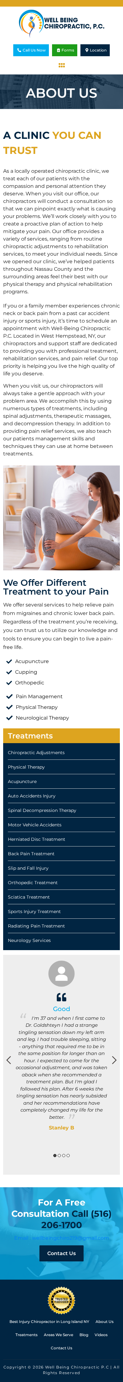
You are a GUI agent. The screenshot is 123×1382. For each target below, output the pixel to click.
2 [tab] (59, 1155)
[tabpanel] (61, 1055)
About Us (105, 1321)
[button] (61, 65)
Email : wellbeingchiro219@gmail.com (61, 1238)
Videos (101, 1334)
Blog (83, 1334)
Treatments (26, 1334)
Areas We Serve (58, 1334)
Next (114, 1060)
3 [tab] (63, 1155)
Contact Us (61, 1253)
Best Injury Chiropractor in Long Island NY (49, 1321)
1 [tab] (54, 1155)
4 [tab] (68, 1155)
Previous (8, 1060)
